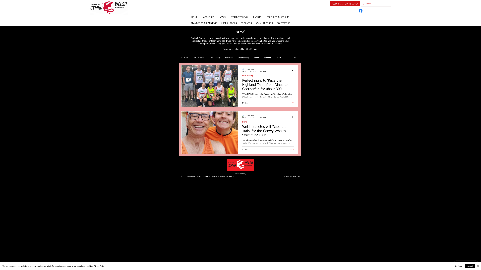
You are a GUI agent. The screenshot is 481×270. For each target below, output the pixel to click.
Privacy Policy (240, 174)
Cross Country (214, 57)
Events (256, 57)
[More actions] (293, 70)
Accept (470, 266)
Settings (458, 266)
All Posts (184, 57)
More (279, 57)
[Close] (477, 266)
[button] (295, 58)
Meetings (268, 57)
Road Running (243, 57)
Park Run (228, 57)
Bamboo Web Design (227, 176)
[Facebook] (360, 10)
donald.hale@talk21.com (246, 49)
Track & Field (198, 57)
